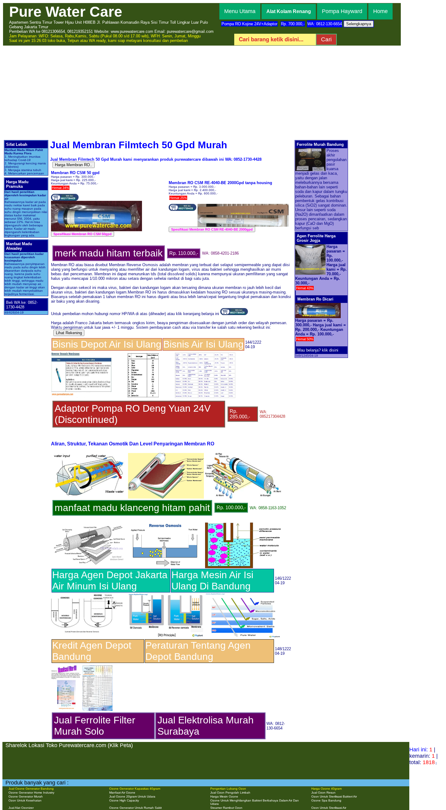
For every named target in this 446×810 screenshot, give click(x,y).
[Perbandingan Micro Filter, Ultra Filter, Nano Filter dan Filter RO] (243, 595)
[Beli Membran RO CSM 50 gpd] (65, 199)
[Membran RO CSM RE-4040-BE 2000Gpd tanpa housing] (243, 209)
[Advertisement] (223, 91)
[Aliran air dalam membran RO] (89, 455)
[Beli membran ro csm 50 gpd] (234, 313)
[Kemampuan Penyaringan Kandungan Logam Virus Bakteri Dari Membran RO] (205, 355)
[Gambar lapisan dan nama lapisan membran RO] (89, 525)
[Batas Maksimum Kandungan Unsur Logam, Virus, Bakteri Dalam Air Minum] (143, 355)
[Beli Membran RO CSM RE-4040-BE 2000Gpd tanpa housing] (182, 209)
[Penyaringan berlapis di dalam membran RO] (243, 455)
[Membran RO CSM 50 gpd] (96, 203)
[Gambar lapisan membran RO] (166, 455)
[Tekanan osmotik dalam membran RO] (166, 525)
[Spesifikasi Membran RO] (81, 355)
